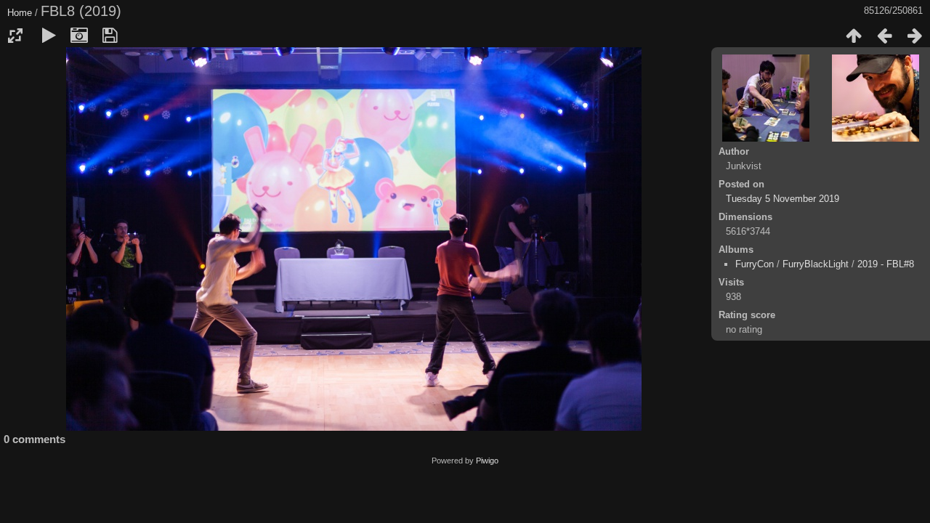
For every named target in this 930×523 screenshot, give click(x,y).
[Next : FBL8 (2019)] (914, 35)
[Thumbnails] (853, 35)
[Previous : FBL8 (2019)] (884, 35)
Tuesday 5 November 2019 (782, 198)
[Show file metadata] (79, 35)
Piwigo (487, 460)
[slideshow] (48, 35)
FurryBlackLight (816, 264)
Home (19, 12)
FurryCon (754, 264)
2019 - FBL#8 (885, 264)
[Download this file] (109, 35)
